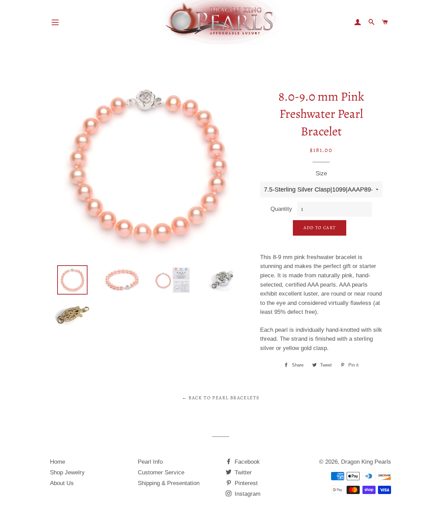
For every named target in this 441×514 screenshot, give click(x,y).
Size (321, 173)
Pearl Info (150, 462)
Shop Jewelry (67, 472)
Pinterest (245, 483)
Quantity (281, 209)
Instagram (246, 494)
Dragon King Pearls (366, 462)
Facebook (246, 462)
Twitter (242, 472)
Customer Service (161, 472)
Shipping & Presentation (168, 483)
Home (57, 462)
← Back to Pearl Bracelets (220, 397)
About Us (62, 483)
